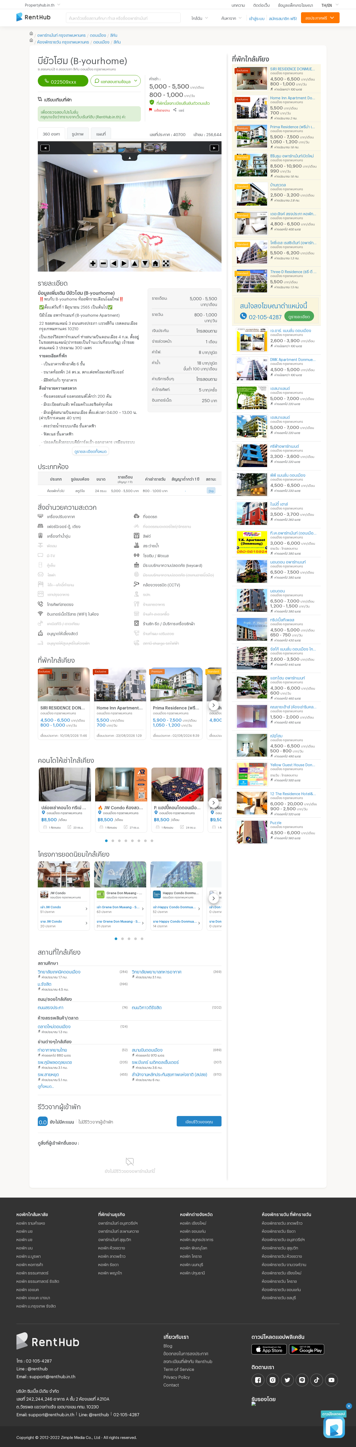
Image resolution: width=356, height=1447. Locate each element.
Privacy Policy (176, 1376)
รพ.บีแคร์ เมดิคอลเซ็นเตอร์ (155, 1061)
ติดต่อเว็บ (261, 4)
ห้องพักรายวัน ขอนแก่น (281, 1288)
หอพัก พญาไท (110, 1272)
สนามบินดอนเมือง (147, 1049)
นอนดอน (277, 590)
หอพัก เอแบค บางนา (33, 1296)
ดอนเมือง (98, 34)
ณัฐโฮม (276, 735)
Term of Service (178, 1368)
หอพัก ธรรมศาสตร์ (32, 1272)
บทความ (238, 4)
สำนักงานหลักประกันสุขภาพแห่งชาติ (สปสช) (169, 1073)
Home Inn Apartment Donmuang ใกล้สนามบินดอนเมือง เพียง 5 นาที (293, 97)
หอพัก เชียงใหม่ (193, 1222)
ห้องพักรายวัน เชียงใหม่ (281, 1272)
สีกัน (113, 34)
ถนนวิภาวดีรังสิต (147, 1006)
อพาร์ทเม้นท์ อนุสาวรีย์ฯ (118, 1222)
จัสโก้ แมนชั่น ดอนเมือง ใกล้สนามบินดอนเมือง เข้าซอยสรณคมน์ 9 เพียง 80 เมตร (293, 648)
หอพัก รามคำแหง (30, 1222)
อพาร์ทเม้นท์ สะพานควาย (118, 1230)
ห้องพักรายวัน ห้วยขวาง (282, 1255)
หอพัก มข (24, 1238)
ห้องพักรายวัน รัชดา (279, 1230)
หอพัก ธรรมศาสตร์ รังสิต (37, 1280)
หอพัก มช (24, 1230)
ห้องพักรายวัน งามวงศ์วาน (284, 1263)
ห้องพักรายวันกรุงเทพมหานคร (63, 41)
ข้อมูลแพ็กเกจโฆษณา (295, 4)
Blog (167, 1345)
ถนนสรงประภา (50, 1006)
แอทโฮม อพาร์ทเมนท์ (287, 677)
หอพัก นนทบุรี (191, 1263)
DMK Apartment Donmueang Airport (293, 358)
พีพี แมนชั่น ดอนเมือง (287, 474)
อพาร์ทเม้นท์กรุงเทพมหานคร (61, 34)
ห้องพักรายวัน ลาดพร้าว (282, 1222)
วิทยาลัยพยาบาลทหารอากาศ (156, 971)
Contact (171, 1384)
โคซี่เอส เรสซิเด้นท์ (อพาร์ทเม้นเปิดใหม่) (293, 242)
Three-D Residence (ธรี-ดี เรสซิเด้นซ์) (293, 270)
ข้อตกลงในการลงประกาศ (185, 1352)
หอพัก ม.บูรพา (28, 1255)
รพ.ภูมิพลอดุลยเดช (55, 1061)
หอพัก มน (24, 1247)
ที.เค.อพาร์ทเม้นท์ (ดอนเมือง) (293, 532)
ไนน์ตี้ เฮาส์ (279, 503)
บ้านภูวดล (278, 184)
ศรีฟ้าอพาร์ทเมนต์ (284, 445)
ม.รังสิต (44, 983)
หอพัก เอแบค (27, 1288)
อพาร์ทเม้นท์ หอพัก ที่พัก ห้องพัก (41, 17)
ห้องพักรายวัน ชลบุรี (279, 1296)
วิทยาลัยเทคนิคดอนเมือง (59, 971)
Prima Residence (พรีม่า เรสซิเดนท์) (293, 126)
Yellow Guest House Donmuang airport (293, 764)
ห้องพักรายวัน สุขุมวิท (280, 1247)
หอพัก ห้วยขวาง (111, 1247)
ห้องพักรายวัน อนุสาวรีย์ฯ (283, 1238)
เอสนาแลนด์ (280, 387)
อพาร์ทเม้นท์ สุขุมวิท (114, 1238)
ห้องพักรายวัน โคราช (279, 1280)
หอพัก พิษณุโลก (193, 1247)
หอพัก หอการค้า (29, 1263)
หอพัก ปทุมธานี (192, 1272)
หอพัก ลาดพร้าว (112, 1255)
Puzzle (275, 821)
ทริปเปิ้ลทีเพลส (282, 619)
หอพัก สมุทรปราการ (196, 1238)
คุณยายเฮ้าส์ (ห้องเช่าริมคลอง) (293, 706)
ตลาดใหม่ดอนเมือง (54, 1025)
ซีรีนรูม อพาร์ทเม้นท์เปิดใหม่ (292, 155)
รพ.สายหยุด (48, 1073)
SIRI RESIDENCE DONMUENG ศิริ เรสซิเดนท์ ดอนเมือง (293, 68)
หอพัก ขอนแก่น (193, 1230)
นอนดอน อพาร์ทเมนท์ (288, 561)
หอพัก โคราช (191, 1255)
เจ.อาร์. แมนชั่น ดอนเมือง (290, 329)
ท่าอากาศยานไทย (52, 1049)
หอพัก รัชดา (108, 1263)
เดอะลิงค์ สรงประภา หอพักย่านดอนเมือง (293, 213)
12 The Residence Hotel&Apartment (293, 793)
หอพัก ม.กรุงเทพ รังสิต (36, 1305)
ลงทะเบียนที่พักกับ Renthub (187, 1360)
